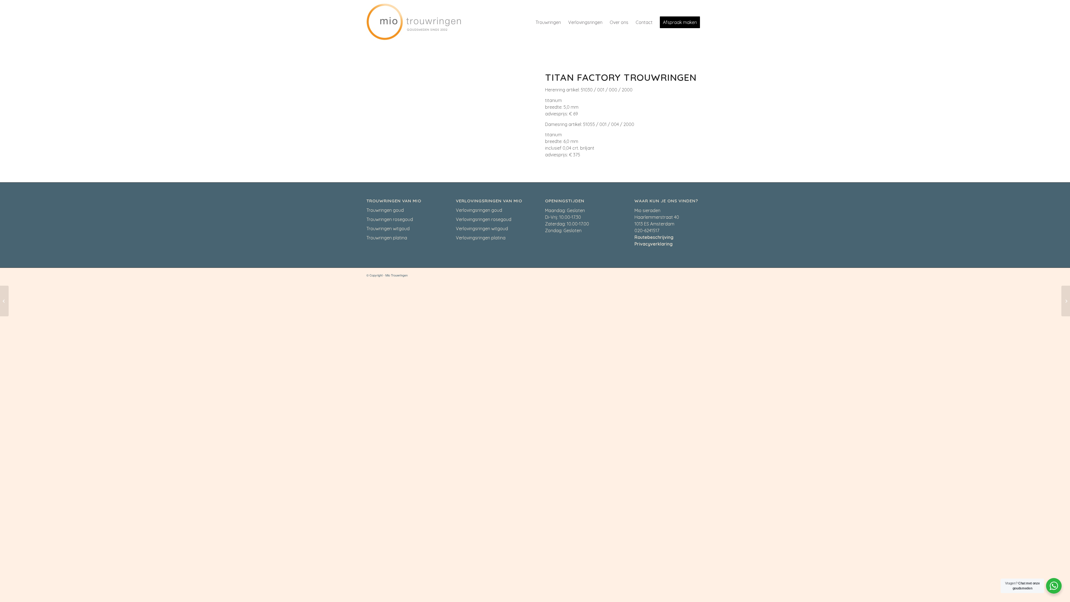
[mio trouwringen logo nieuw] (413, 22)
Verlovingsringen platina (480, 238)
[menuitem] (548, 22)
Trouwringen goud (385, 210)
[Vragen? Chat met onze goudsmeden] (1054, 586)
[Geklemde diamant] (1065, 301)
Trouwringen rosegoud (389, 219)
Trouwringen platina (386, 238)
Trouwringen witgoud (388, 228)
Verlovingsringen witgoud (482, 228)
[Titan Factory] (4, 301)
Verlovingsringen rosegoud (483, 219)
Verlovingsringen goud (479, 210)
